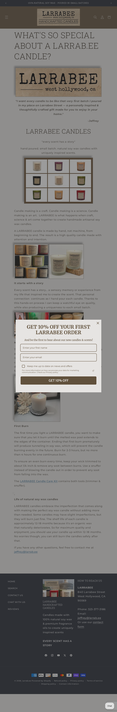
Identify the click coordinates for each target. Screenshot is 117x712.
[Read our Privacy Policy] (93, 370)
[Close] (97, 323)
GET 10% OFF (58, 380)
